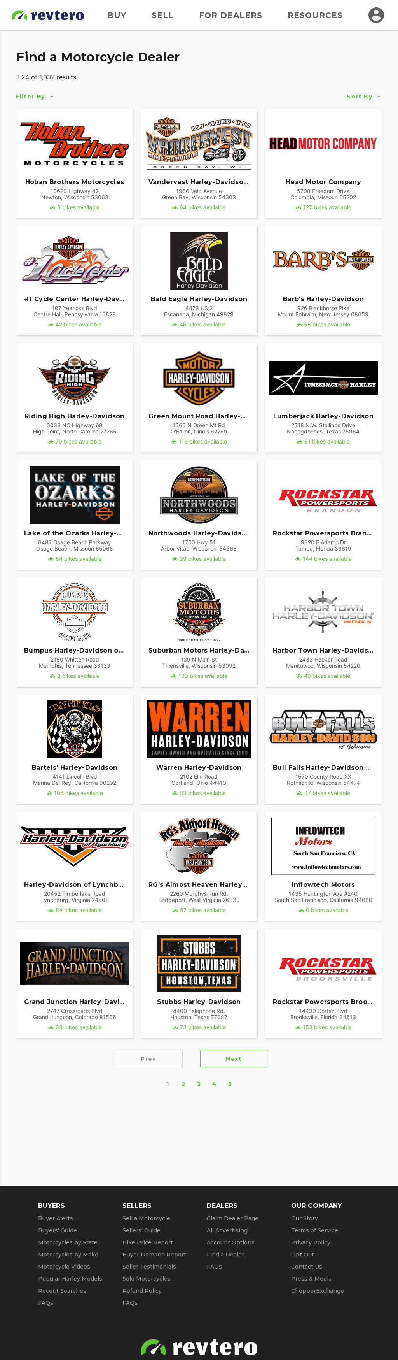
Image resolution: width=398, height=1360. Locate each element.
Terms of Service (314, 1230)
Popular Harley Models (70, 1278)
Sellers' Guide (141, 1230)
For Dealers (230, 15)
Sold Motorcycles (146, 1278)
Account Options (231, 1242)
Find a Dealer (225, 1254)
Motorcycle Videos (64, 1266)
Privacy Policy (310, 1242)
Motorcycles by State (68, 1242)
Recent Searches (62, 1290)
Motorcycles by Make (68, 1254)
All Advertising (227, 1230)
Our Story (304, 1218)
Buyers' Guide (57, 1230)
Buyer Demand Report (154, 1254)
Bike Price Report (147, 1242)
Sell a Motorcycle (146, 1218)
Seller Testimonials (149, 1266)
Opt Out (302, 1254)
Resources (315, 15)
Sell (163, 15)
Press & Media (311, 1278)
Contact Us (306, 1266)
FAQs (45, 1302)
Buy (116, 15)
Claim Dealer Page (232, 1218)
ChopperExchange (317, 1290)
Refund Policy (142, 1290)
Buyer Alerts (55, 1218)
